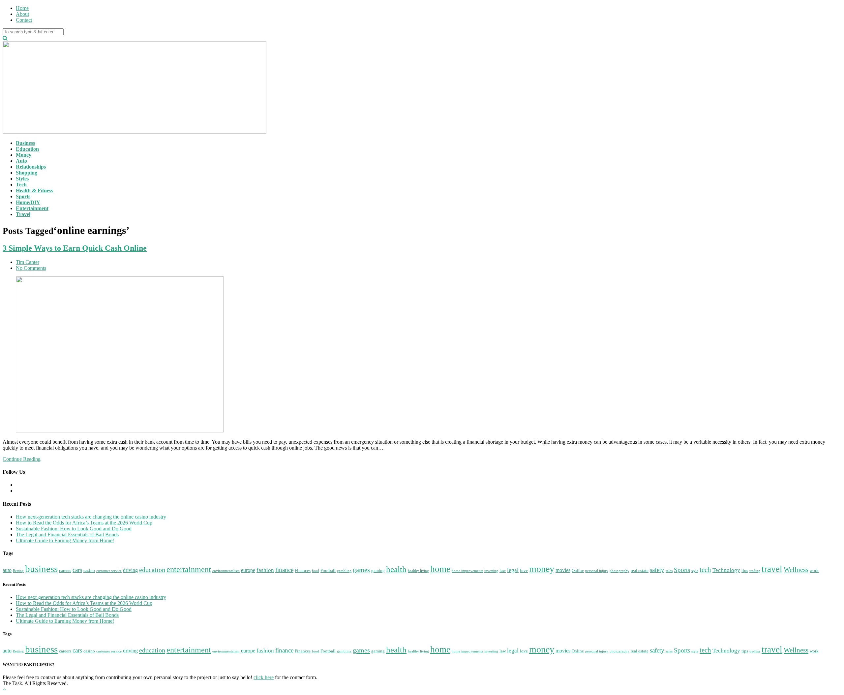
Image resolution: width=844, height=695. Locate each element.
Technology (726, 570)
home (440, 569)
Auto (21, 161)
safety (657, 569)
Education (27, 149)
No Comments (31, 268)
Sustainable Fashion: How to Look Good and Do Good (74, 528)
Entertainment (32, 208)
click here (264, 677)
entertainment (188, 569)
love (524, 570)
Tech (21, 184)
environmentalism (226, 571)
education (152, 569)
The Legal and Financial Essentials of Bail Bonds (67, 534)
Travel (23, 214)
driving (130, 570)
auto (7, 570)
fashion (265, 570)
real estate (639, 570)
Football (328, 570)
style (694, 571)
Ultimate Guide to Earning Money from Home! (65, 540)
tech (705, 570)
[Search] (5, 38)
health (396, 569)
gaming (378, 570)
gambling (344, 571)
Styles (22, 178)
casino (89, 570)
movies (563, 570)
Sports (23, 196)
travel (772, 569)
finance (284, 569)
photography (619, 571)
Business (25, 143)
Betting (18, 571)
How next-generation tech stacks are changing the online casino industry (91, 517)
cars (77, 569)
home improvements (467, 571)
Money (23, 155)
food (315, 571)
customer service (109, 571)
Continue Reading (22, 459)
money (541, 569)
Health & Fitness (34, 190)
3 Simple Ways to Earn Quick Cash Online (75, 248)
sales (669, 571)
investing (491, 571)
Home (22, 8)
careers (65, 570)
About (22, 14)
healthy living (418, 571)
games (361, 569)
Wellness (796, 570)
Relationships (31, 167)
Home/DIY (28, 202)
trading (754, 571)
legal (513, 570)
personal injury (596, 571)
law (502, 570)
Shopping (26, 172)
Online (578, 570)
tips (744, 570)
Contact (24, 20)
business (41, 568)
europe (248, 570)
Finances (303, 570)
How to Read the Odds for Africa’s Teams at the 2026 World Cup (84, 522)
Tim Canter (27, 262)
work (814, 570)
